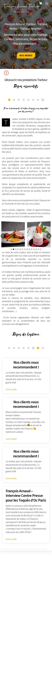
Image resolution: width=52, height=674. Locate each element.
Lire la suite (11, 389)
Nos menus (26, 55)
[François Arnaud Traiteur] (22, 12)
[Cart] (40, 3)
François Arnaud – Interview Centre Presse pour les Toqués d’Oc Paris (26, 495)
